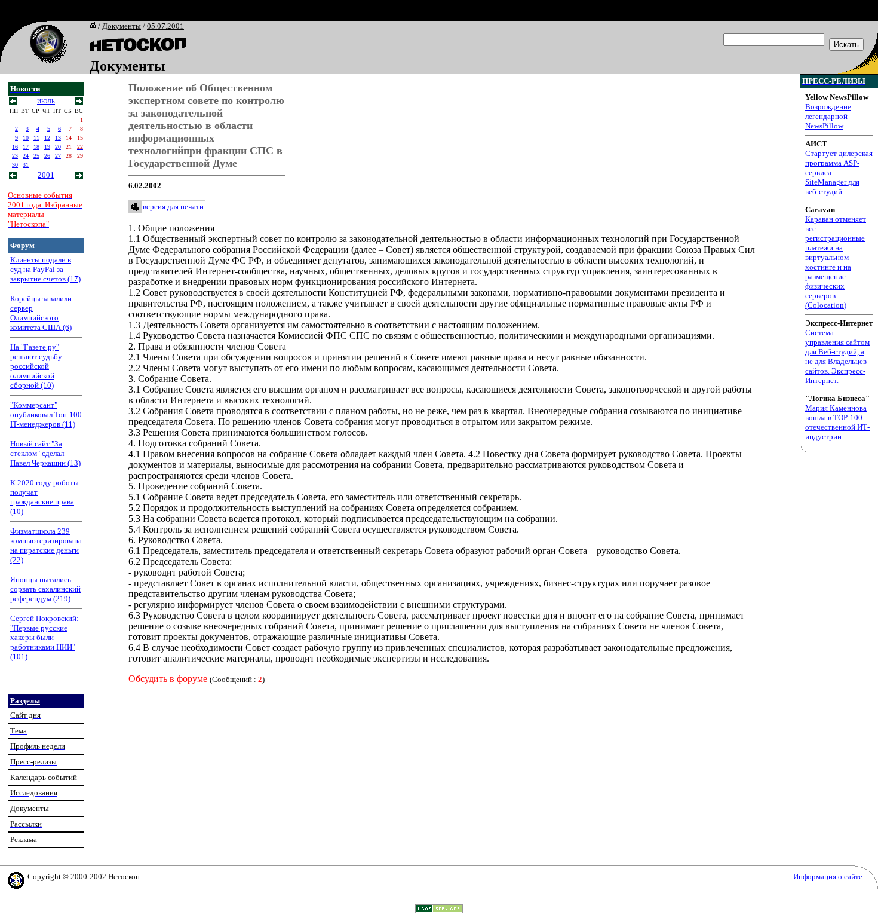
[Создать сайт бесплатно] (439, 910)
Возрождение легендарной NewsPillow (828, 116)
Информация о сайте (827, 876)
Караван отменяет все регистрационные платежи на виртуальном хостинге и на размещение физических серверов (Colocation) (835, 262)
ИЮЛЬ (46, 101)
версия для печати (173, 206)
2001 (46, 174)
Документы (121, 26)
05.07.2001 (165, 26)
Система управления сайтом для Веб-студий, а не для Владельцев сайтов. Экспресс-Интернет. (837, 356)
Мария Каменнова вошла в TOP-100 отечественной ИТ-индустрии (837, 422)
